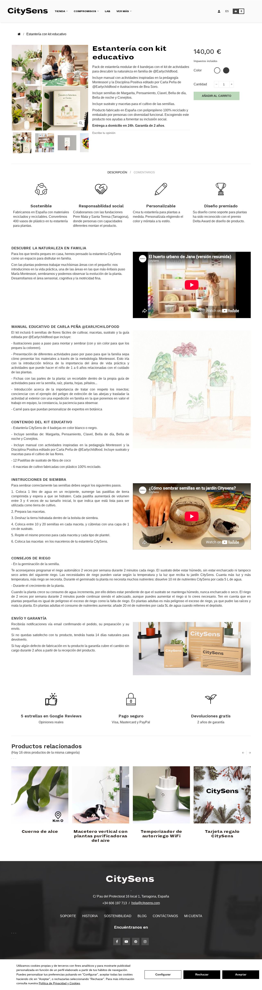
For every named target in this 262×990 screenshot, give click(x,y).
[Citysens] (29, 11)
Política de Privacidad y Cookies (59, 983)
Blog (142, 916)
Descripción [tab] (117, 172)
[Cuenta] (219, 11)
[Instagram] (145, 941)
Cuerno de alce (40, 832)
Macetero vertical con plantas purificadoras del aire (100, 836)
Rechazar (201, 974)
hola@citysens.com (145, 903)
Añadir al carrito (216, 95)
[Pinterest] (135, 941)
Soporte (68, 916)
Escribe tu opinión (103, 132)
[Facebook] (117, 941)
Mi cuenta (193, 916)
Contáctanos (165, 916)
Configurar (163, 974)
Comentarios (144, 172)
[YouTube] (126, 941)
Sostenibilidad (117, 916)
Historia (90, 916)
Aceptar (240, 974)
